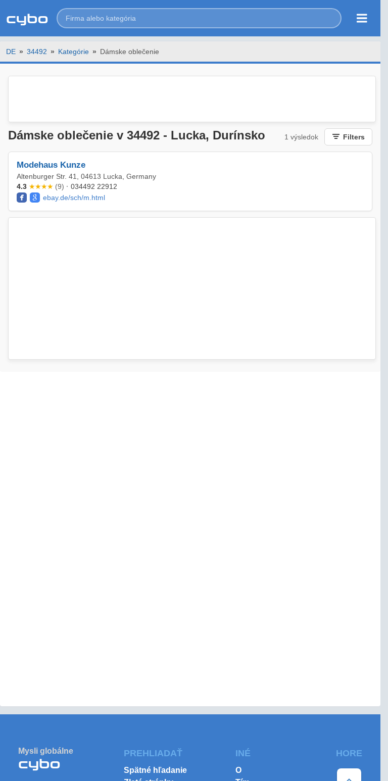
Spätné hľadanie (155, 770)
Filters (354, 137)
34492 (37, 51)
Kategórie (73, 51)
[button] (199, 18)
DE (11, 51)
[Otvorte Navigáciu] (362, 18)
